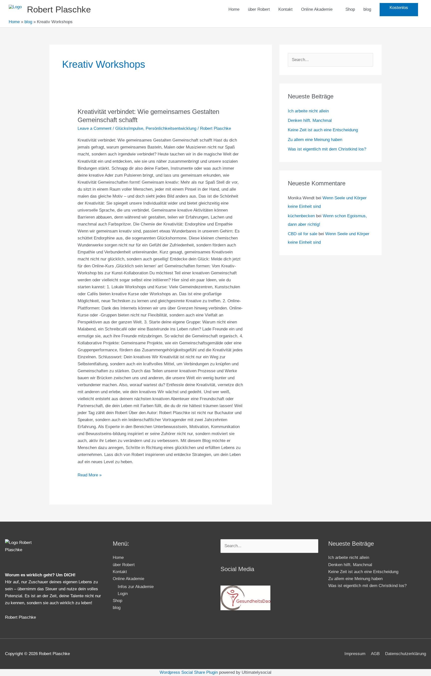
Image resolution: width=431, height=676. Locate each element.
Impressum (354, 653)
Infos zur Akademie (136, 586)
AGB (375, 653)
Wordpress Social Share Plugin (189, 672)
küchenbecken (301, 216)
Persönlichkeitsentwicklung (171, 128)
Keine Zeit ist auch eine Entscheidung (323, 130)
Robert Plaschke (59, 9)
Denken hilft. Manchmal (310, 120)
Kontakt (285, 9)
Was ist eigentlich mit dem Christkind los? (327, 149)
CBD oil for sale (302, 233)
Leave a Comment (94, 128)
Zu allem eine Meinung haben (315, 139)
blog (367, 9)
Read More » (90, 474)
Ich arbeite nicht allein (308, 111)
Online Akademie (316, 9)
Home (233, 9)
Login (123, 593)
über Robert (259, 9)
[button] (399, 9)
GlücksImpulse (129, 128)
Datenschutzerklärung (405, 653)
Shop (350, 9)
